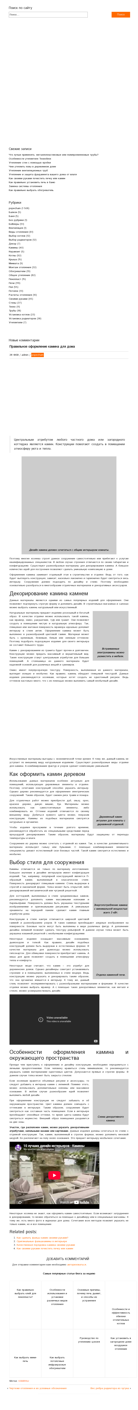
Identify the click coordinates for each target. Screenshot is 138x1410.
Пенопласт (15, 279)
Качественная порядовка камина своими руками (46, 1245)
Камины (13, 247)
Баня (12, 216)
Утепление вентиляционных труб (28, 170)
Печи (12, 283)
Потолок (13, 291)
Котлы (12, 255)
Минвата (14, 263)
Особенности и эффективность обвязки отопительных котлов (121, 1316)
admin (25, 355)
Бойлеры (14, 224)
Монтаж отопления (20, 267)
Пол (11, 287)
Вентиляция (16, 228)
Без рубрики (16, 220)
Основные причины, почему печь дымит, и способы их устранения (89, 1295)
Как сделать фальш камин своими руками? (42, 1238)
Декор (12, 244)
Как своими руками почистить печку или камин (37, 178)
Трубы (12, 310)
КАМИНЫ (24, 1381)
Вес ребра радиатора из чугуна (110, 1388)
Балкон (13, 212)
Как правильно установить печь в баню (32, 182)
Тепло (12, 307)
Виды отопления (18, 232)
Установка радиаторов (22, 318)
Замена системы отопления (25, 186)
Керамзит (14, 251)
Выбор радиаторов (20, 240)
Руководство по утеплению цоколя (89, 1340)
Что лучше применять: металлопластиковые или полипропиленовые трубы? (53, 155)
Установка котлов (19, 314)
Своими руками (18, 299)
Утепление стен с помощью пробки (30, 162)
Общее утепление (19, 275)
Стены (12, 303)
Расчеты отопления (20, 295)
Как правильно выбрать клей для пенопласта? (25, 1293)
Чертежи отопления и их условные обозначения (37, 1388)
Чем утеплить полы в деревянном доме (32, 166)
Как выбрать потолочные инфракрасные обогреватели (57, 1363)
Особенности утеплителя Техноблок (30, 159)
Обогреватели (17, 271)
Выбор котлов (17, 236)
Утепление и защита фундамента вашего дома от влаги (43, 174)
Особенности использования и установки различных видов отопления (57, 1297)
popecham (15, 208)
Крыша (13, 259)
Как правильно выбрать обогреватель (31, 190)
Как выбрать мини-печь (25, 1359)
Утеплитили (15, 322)
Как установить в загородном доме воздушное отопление (121, 1343)
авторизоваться (76, 1264)
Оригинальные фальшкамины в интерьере (42, 1241)
